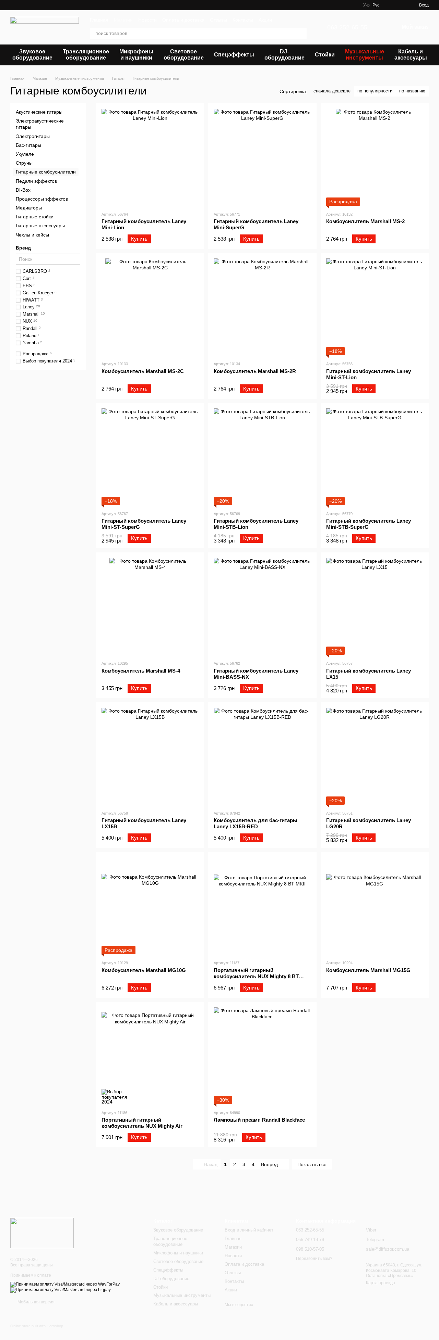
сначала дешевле (332, 90)
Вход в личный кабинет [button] (249, 1230)
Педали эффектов (36, 180)
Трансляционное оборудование (86, 55)
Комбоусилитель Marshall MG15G (368, 970)
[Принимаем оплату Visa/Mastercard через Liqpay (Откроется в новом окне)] (60, 1289)
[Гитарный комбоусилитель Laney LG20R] (374, 756)
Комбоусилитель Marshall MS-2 (365, 221)
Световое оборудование (184, 55)
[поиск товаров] (301, 33)
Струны (24, 163)
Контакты (243, 20)
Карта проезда (380, 1282)
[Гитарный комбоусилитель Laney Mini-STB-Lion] (262, 456)
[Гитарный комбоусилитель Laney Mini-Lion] (150, 157)
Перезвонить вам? (314, 1258)
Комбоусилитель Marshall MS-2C (143, 371)
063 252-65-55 (347, 27)
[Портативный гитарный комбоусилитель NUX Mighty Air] (150, 1055)
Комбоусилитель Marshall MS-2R (255, 371)
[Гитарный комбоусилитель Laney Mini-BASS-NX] (262, 606)
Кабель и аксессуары (410, 55)
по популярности (374, 90)
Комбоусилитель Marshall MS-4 (141, 671)
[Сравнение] (401, 5)
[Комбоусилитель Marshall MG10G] (150, 905)
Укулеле (25, 154)
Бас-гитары (28, 145)
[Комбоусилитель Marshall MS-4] (150, 606)
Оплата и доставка (183, 20)
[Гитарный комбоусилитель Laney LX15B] (150, 756)
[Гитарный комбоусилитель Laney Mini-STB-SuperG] (374, 456)
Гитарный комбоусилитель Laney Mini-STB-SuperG (368, 524)
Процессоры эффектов (42, 198)
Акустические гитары (39, 112)
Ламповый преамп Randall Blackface (259, 1120)
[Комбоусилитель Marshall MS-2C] (150, 306)
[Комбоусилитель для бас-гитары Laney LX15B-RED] (262, 756)
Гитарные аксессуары (40, 225)
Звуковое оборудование (32, 55)
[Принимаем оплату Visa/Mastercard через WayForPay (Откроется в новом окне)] (65, 1284)
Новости (147, 20)
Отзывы (218, 20)
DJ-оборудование (284, 55)
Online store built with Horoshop (36, 1326)
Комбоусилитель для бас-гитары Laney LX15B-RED (255, 823)
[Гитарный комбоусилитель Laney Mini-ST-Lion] (374, 306)
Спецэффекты (234, 55)
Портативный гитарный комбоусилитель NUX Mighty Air (142, 1123)
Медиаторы (29, 207)
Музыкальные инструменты (364, 55)
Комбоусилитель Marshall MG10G (144, 970)
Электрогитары (33, 136)
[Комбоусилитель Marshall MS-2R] (262, 306)
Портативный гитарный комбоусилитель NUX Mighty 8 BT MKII (256, 976)
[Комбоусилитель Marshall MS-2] (374, 157)
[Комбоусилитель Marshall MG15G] (374, 905)
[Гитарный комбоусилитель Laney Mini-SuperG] (262, 157)
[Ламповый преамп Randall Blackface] (262, 1055)
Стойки (325, 55)
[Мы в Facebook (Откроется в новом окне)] (337, 5)
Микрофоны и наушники (136, 55)
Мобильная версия (35, 1302)
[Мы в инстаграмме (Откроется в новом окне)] (353, 5)
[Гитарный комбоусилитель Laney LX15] (374, 606)
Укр (366, 5)
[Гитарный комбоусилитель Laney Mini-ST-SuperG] (150, 456)
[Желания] (389, 5)
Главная (99, 20)
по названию (412, 90)
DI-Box (23, 189)
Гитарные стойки (35, 216)
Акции (265, 20)
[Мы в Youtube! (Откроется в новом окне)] (345, 5)
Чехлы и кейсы (32, 234)
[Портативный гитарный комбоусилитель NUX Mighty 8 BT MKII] (262, 905)
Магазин (123, 20)
